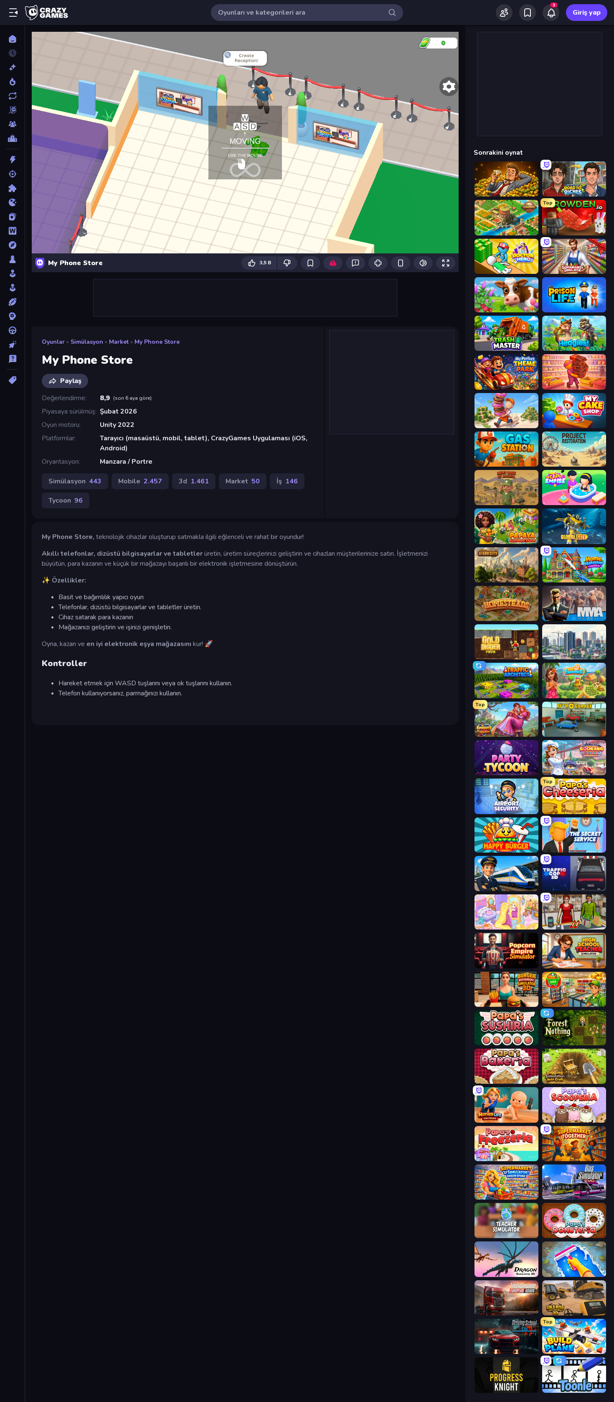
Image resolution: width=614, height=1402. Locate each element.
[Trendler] (12, 81)
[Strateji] (12, 316)
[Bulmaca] (12, 188)
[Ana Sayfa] (12, 39)
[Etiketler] (12, 380)
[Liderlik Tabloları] (12, 138)
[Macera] (12, 245)
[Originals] (12, 110)
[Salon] (12, 273)
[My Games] (527, 12)
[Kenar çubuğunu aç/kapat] (13, 13)
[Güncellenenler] (12, 96)
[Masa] (12, 259)
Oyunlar (53, 342)
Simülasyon (87, 342)
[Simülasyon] (12, 288)
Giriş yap (587, 12)
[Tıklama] (12, 344)
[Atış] (12, 174)
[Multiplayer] (12, 124)
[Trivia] (12, 359)
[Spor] (12, 302)
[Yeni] (12, 67)
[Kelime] (12, 231)
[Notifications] (551, 12)
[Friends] (504, 12)
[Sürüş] (12, 330)
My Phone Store (157, 342)
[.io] (12, 202)
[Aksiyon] (12, 160)
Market (119, 342)
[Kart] (12, 216)
